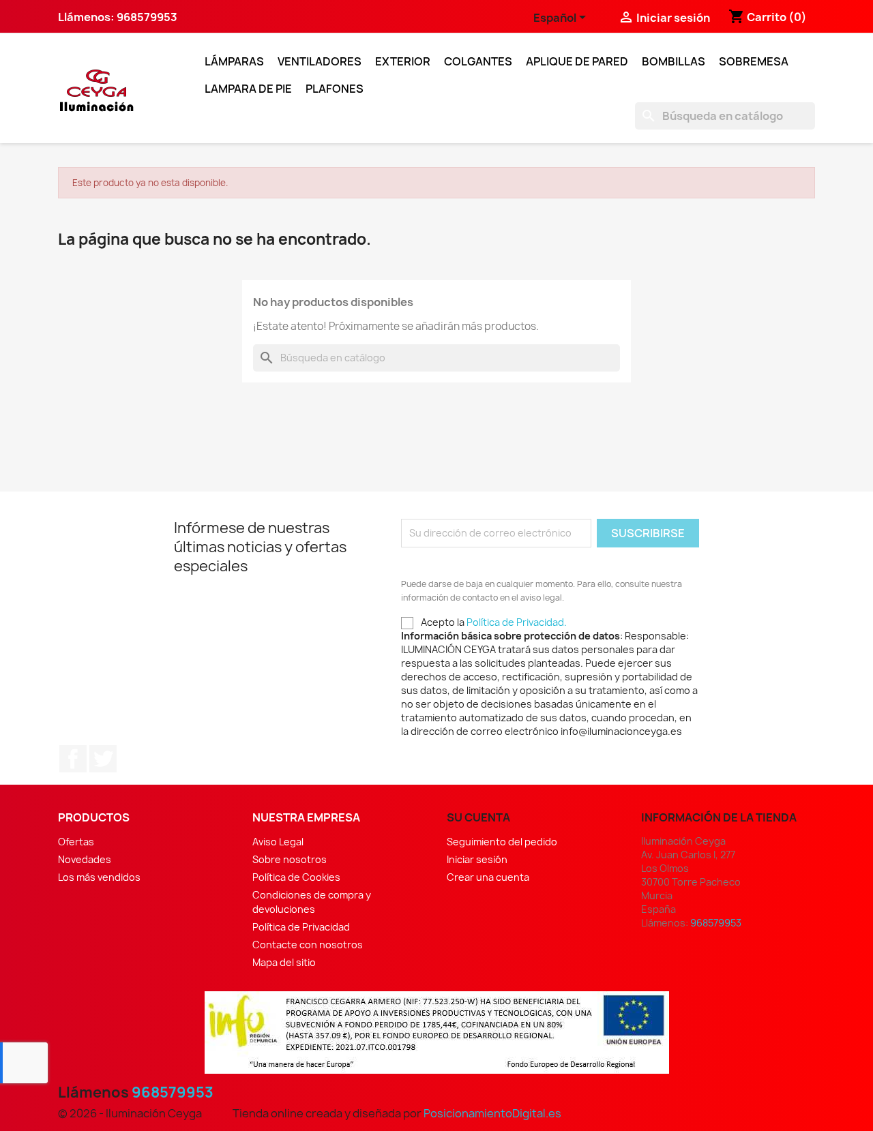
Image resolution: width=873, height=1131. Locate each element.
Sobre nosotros (289, 859)
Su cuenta (478, 817)
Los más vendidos (99, 877)
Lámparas (234, 61)
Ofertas (76, 841)
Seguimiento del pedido (502, 841)
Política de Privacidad (301, 926)
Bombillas (673, 61)
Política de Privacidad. (517, 622)
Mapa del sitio (284, 962)
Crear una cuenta (488, 877)
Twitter (103, 758)
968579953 (172, 1092)
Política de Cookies (296, 877)
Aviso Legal (278, 841)
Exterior (402, 61)
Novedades (84, 859)
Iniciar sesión (477, 859)
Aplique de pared (577, 61)
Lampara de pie (248, 88)
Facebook (73, 758)
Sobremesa (753, 61)
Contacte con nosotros (307, 944)
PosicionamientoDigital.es (492, 1113)
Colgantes (478, 61)
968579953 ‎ (148, 17)
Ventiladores (319, 61)
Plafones (335, 88)
